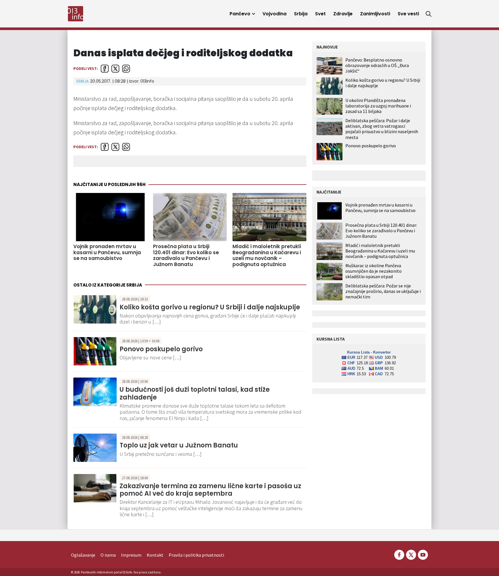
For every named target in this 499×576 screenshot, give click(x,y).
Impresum (131, 555)
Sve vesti (408, 13)
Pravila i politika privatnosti (196, 555)
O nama (108, 555)
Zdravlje (343, 13)
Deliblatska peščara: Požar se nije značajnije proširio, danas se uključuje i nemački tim (383, 291)
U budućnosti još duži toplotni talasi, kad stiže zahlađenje (195, 393)
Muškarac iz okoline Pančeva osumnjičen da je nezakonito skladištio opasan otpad (373, 271)
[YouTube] (422, 554)
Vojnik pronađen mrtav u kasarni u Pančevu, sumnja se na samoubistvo (107, 252)
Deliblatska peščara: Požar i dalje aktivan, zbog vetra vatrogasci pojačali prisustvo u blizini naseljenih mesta (381, 129)
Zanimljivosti (375, 13)
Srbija (301, 13)
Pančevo (240, 13)
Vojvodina (274, 13)
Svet (320, 13)
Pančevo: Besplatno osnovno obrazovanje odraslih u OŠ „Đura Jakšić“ (377, 65)
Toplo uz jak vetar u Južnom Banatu (179, 445)
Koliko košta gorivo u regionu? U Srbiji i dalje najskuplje (210, 307)
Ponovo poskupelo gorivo (161, 349)
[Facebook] (399, 554)
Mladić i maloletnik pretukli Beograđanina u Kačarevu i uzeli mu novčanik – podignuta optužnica (266, 255)
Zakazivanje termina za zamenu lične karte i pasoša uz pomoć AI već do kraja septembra (210, 490)
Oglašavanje (83, 555)
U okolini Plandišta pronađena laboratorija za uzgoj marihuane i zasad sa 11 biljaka (378, 105)
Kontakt (155, 555)
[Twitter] (411, 554)
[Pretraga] (428, 14)
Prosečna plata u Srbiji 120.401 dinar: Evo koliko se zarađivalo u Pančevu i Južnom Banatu (186, 255)
